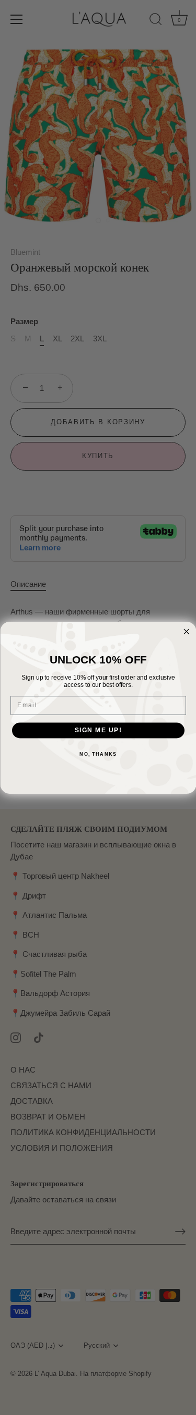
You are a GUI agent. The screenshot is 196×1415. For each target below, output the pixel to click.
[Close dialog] (186, 631)
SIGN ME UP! (98, 730)
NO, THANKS (98, 754)
